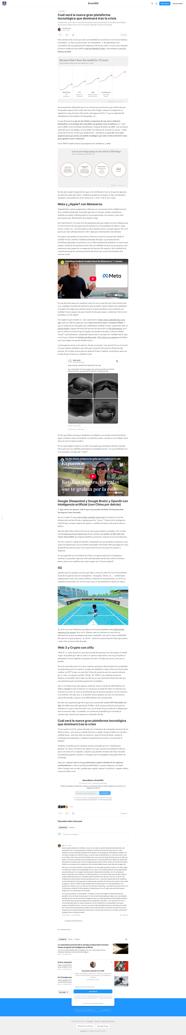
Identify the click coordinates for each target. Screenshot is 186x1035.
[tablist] (67, 827)
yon (63, 845)
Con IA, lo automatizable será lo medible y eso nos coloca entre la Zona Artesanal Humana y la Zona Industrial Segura (81, 951)
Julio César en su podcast (107, 337)
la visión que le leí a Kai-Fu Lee (74, 534)
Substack (83, 1031)
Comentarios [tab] (63, 827)
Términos (97, 1021)
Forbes (67, 688)
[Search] (152, 3)
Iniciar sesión (178, 3)
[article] (93, 951)
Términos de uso (93, 996)
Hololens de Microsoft (87, 337)
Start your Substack (86, 1026)
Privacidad (89, 1021)
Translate (62, 11)
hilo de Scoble (63, 328)
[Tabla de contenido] (2, 517)
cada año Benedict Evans (95, 48)
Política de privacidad (106, 998)
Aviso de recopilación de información (86, 998)
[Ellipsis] (127, 845)
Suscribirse (165, 3)
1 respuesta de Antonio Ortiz (73, 921)
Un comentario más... (64, 929)
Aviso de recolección (108, 1021)
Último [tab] (70, 939)
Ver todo (62, 992)
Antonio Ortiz (66, 28)
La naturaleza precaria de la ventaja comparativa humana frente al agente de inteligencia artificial (83, 946)
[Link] (55, 204)
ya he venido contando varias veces (91, 517)
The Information (115, 328)
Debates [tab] (77, 939)
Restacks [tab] (72, 827)
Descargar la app (102, 1026)
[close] (111, 962)
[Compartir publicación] (156, 3)
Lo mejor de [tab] (62, 939)
